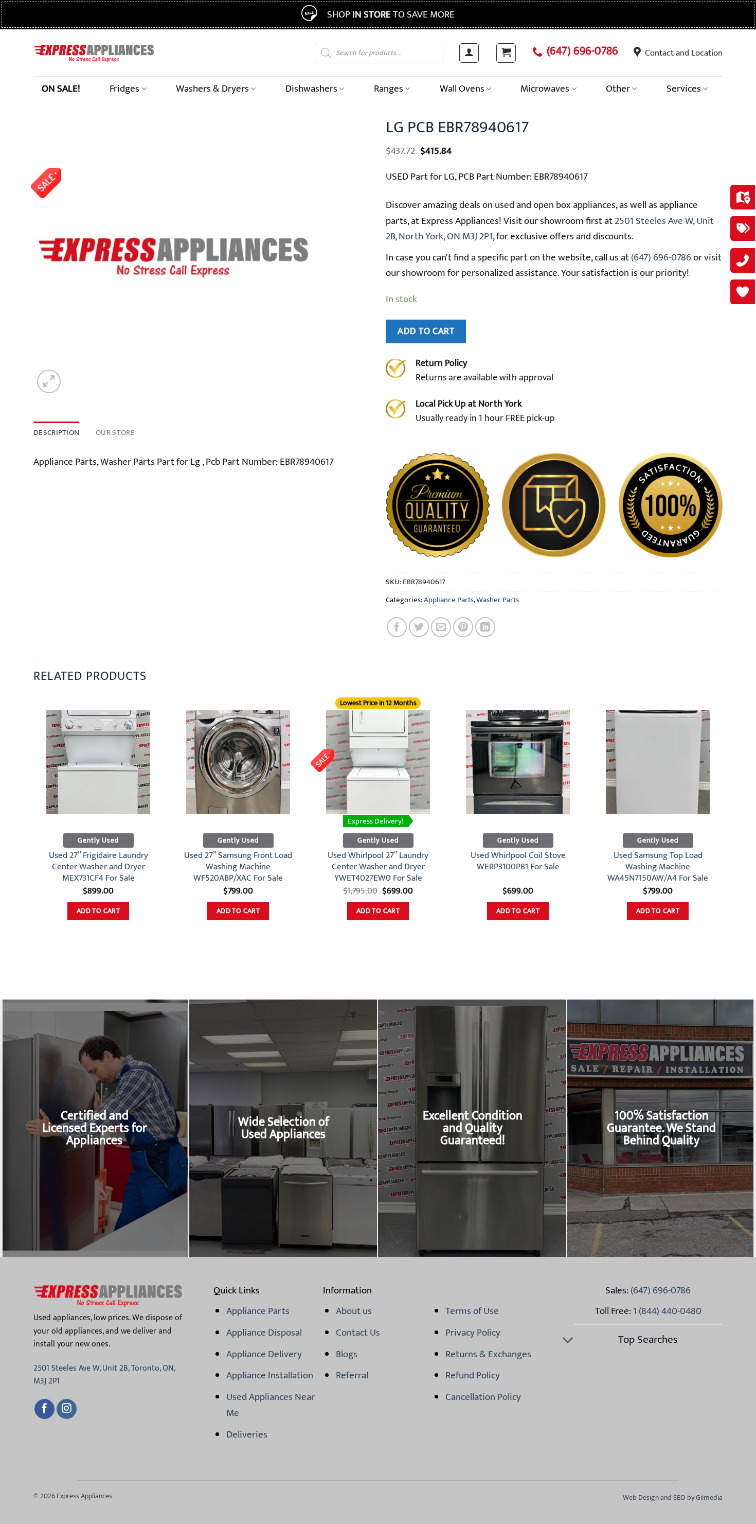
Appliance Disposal (264, 1332)
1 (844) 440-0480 (667, 1311)
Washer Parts (497, 599)
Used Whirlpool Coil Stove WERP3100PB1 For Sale (518, 861)
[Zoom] (49, 381)
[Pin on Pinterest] (463, 627)
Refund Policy (472, 1375)
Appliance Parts (449, 599)
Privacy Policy (472, 1332)
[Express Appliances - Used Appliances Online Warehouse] (93, 53)
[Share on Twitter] (419, 627)
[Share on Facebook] (397, 627)
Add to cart (426, 331)
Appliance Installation (269, 1375)
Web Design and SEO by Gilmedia (673, 1497)
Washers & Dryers (212, 88)
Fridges (124, 88)
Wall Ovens (462, 88)
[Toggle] (567, 1341)
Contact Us (358, 1332)
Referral (352, 1375)
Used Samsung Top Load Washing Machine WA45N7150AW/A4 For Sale (657, 867)
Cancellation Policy (483, 1397)
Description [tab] (56, 432)
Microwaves (544, 88)
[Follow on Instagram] (67, 1409)
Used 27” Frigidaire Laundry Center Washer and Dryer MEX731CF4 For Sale (98, 867)
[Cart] (506, 53)
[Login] (469, 53)
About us (354, 1311)
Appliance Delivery (264, 1354)
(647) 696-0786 (582, 51)
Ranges (388, 88)
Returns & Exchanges (488, 1354)
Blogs (346, 1354)
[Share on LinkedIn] (485, 627)
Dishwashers (311, 88)
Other (618, 88)
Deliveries (246, 1434)
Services (684, 88)
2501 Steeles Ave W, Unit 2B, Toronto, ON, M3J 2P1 (104, 1375)
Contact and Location (684, 53)
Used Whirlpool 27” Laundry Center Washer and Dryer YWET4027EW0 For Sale (378, 867)
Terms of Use (472, 1311)
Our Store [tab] (115, 432)
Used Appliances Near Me (270, 1405)
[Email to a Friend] (441, 627)
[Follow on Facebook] (44, 1409)
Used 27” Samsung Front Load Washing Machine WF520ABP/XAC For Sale (238, 867)
